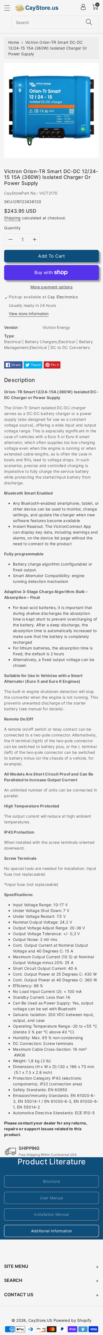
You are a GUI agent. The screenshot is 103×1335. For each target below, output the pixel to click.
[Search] (89, 22)
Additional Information (51, 1230)
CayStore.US (40, 1320)
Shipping (12, 217)
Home (13, 42)
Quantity (12, 227)
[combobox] (55, 22)
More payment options (51, 287)
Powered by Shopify (72, 1320)
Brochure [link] (51, 1181)
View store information (29, 313)
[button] (9, 7)
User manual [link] (51, 1197)
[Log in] (83, 7)
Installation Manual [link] (51, 1214)
